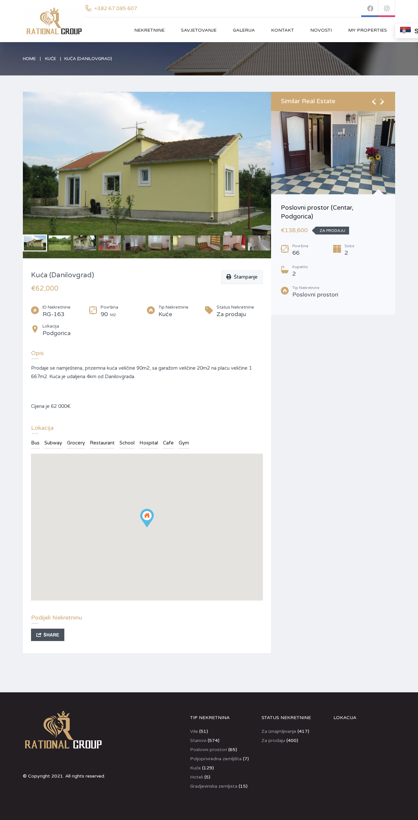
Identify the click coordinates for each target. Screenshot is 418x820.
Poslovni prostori (208, 749)
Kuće (50, 58)
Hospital (148, 443)
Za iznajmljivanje (279, 731)
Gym (184, 443)
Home (29, 58)
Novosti (321, 30)
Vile (194, 731)
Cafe (168, 443)
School (127, 443)
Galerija (244, 30)
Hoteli (196, 777)
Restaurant (102, 443)
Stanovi (198, 740)
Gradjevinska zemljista (213, 786)
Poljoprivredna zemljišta (216, 759)
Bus (35, 443)
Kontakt (282, 30)
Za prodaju (273, 740)
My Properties (367, 30)
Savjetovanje (199, 30)
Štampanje (244, 277)
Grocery (76, 443)
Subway (53, 443)
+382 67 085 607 (115, 8)
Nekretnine (149, 30)
